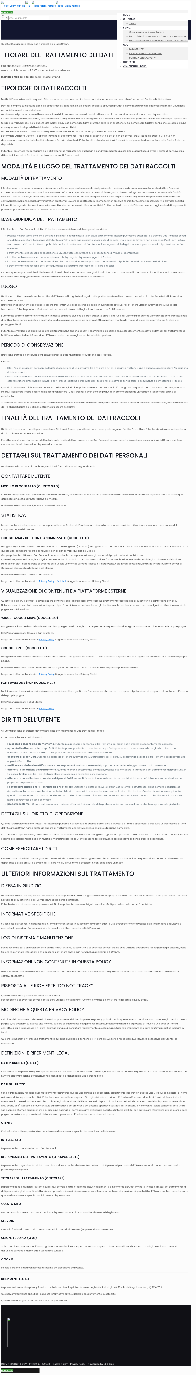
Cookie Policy (60, 1363)
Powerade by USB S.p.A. (101, 1363)
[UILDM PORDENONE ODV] (40, 6)
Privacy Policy (46, 581)
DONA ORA (7, 12)
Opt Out (61, 581)
